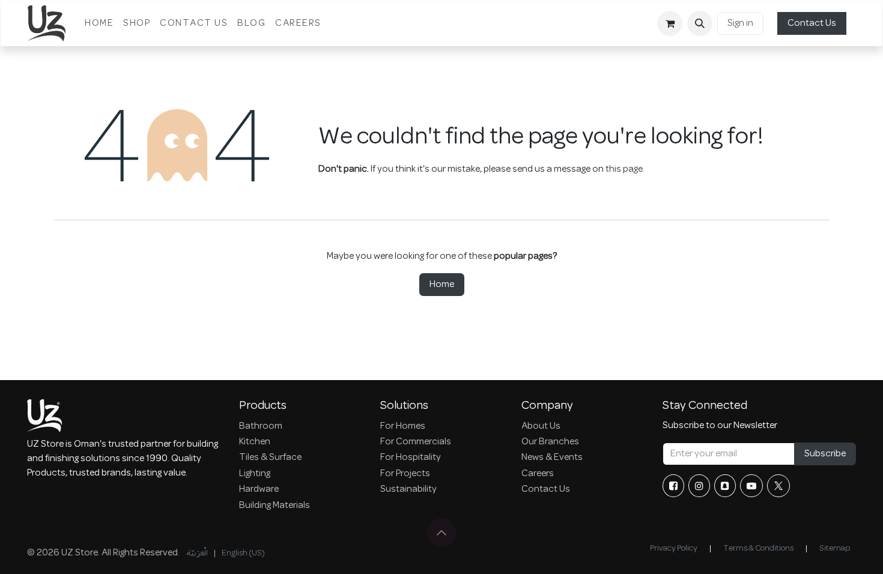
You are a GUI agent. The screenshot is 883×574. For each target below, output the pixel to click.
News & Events (552, 457)
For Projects (405, 474)
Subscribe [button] (825, 454)
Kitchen (254, 442)
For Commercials (415, 442)
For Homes (402, 426)
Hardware (259, 489)
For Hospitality (410, 457)
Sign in (740, 23)
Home (441, 284)
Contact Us (811, 23)
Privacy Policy (673, 548)
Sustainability (408, 489)
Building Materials (274, 505)
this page (624, 169)
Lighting (254, 474)
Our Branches (550, 442)
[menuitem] (99, 23)
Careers (537, 474)
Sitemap (834, 548)
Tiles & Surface (270, 457)
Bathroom (260, 426)
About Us (540, 426)
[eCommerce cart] (669, 23)
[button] (699, 23)
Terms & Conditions (758, 548)
